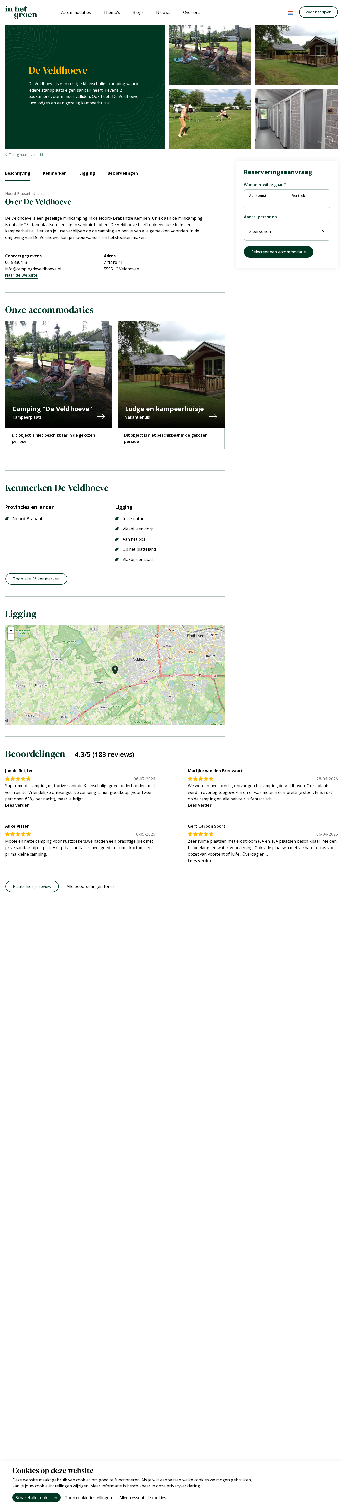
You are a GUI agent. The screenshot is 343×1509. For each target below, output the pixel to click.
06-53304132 (17, 262)
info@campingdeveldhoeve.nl (33, 269)
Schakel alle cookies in (36, 1497)
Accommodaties (76, 12)
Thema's (111, 12)
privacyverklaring (183, 1486)
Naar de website (21, 275)
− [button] (11, 636)
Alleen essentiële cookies (142, 1497)
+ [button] (11, 630)
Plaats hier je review (32, 886)
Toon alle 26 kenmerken (36, 579)
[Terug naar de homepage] (21, 12)
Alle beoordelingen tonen (91, 886)
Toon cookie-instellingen (88, 1497)
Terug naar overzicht (26, 154)
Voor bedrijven (318, 12)
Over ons (191, 12)
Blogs (138, 12)
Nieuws (163, 12)
